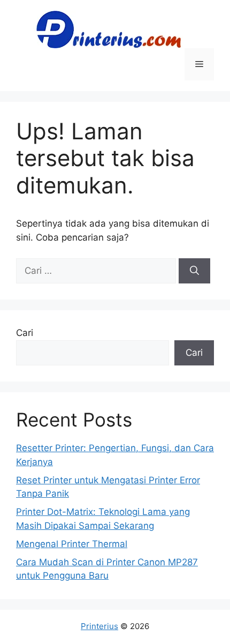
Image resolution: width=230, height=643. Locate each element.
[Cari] (194, 271)
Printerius (99, 626)
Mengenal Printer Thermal (71, 544)
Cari (24, 332)
